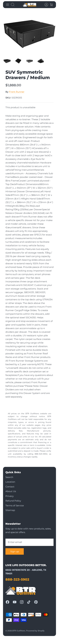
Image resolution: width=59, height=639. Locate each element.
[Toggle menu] (7, 4)
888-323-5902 (17, 579)
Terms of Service (14, 505)
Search (9, 477)
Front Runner (16, 91)
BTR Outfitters (18, 631)
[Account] (44, 4)
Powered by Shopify (35, 631)
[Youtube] (14, 602)
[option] (29, 33)
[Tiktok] (28, 602)
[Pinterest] (35, 602)
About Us (10, 491)
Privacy (9, 496)
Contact (9, 486)
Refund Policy (13, 500)
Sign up (14, 551)
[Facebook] (7, 602)
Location (10, 481)
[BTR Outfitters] (29, 5)
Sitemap (10, 510)
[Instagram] (21, 602)
